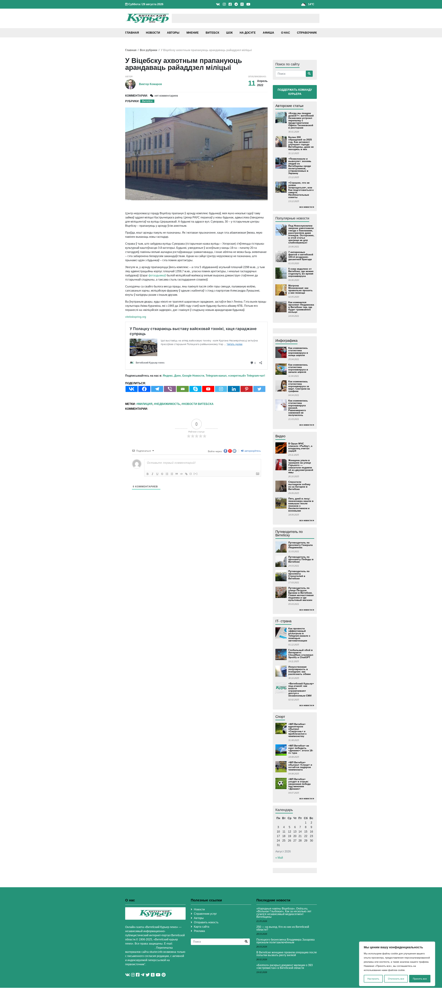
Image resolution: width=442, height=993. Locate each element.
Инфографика (286, 340)
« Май (279, 857)
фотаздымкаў (157, 275)
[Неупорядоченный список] (171, 474)
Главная (132, 32)
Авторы (173, 32)
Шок (229, 32)
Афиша (268, 32)
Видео (280, 436)
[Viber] (170, 389)
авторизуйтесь (252, 450)
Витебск (212, 32)
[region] (397, 964)
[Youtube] (208, 389)
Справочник (307, 32)
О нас (285, 32)
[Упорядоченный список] (167, 474)
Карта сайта (201, 926)
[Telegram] (157, 389)
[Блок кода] (181, 474)
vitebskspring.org (135, 316)
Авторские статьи (289, 106)
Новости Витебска (198, 403)
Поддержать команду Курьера (295, 91)
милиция (145, 403)
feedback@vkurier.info (140, 947)
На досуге (248, 32)
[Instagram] (221, 389)
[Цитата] (176, 474)
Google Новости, (193, 375)
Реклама (199, 931)
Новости (153, 32)
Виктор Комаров (150, 84)
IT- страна (283, 621)
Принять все (420, 978)
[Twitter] (259, 389)
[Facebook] (144, 389)
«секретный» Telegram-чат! (246, 375)
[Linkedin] (234, 389)
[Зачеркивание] (162, 474)
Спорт (280, 717)
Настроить (373, 978)
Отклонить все (396, 978)
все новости (305, 207)
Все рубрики (148, 50)
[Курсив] (152, 474)
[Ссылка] (186, 474)
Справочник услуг (205, 913)
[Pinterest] (247, 389)
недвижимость (167, 403)
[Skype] (195, 389)
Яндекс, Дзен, (172, 375)
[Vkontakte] (132, 389)
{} (191, 473)
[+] (196, 473)
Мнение (192, 32)
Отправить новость (206, 922)
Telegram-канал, (216, 375)
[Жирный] (147, 474)
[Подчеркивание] (157, 474)
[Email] (183, 389)
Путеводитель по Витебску (289, 533)
